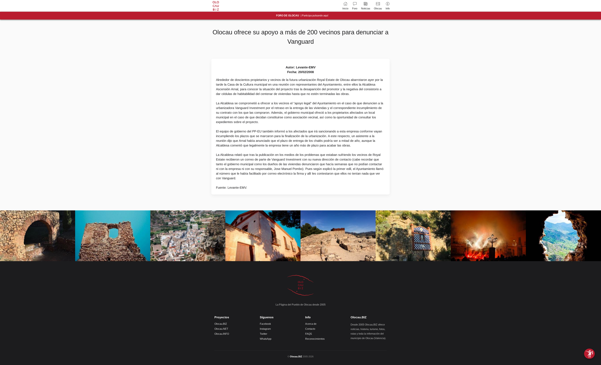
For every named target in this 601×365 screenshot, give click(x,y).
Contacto (310, 329)
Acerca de (310, 324)
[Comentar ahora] (589, 354)
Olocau (378, 8)
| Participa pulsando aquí (302, 15)
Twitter (263, 334)
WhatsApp (265, 339)
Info (388, 8)
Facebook (265, 324)
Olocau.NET (221, 329)
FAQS (308, 334)
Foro (354, 8)
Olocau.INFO (221, 334)
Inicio (345, 8)
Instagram (265, 329)
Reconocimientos (315, 339)
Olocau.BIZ (220, 324)
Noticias (365, 8)
